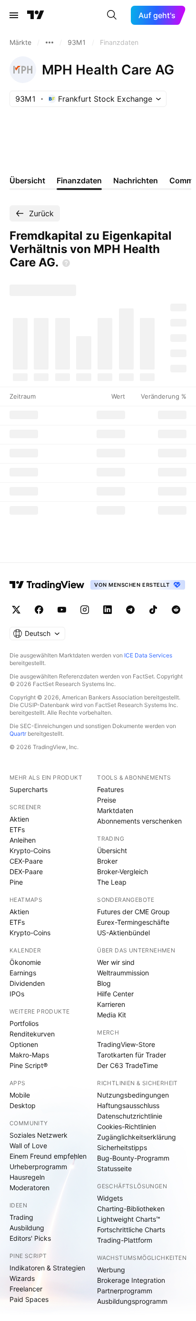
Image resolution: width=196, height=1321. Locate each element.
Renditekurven (32, 1034)
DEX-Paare (26, 871)
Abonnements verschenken (139, 821)
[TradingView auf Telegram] (130, 609)
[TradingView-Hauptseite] (47, 585)
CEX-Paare (26, 861)
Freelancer (26, 1289)
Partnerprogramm (124, 1291)
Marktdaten (115, 810)
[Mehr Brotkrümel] (49, 42)
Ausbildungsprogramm (132, 1301)
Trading (21, 1217)
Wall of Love (28, 1145)
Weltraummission (123, 973)
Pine (16, 882)
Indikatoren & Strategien (47, 1268)
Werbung (111, 1270)
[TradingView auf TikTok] (153, 609)
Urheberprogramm (38, 1166)
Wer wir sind (116, 962)
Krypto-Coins (30, 850)
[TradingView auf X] (16, 609)
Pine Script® (29, 1065)
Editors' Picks (30, 1238)
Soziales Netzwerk (39, 1135)
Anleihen (23, 840)
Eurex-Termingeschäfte (133, 922)
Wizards (22, 1278)
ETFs (17, 829)
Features (110, 789)
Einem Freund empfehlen (48, 1156)
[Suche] (111, 15)
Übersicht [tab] (27, 180)
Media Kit (111, 1015)
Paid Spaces (29, 1299)
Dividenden (27, 983)
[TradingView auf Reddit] (176, 609)
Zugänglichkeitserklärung (136, 1137)
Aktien (19, 819)
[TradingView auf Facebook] (39, 609)
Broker (107, 861)
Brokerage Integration (131, 1280)
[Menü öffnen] (13, 15)
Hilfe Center (115, 994)
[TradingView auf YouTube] (62, 609)
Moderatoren (29, 1188)
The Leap (112, 882)
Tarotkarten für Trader (131, 1055)
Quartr (18, 733)
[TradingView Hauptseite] (35, 15)
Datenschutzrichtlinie (129, 1116)
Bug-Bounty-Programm (133, 1158)
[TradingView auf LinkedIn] (107, 609)
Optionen (24, 1044)
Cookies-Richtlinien (126, 1126)
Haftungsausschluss (128, 1105)
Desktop (23, 1105)
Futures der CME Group (133, 912)
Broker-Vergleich (122, 871)
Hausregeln (27, 1177)
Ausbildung (27, 1228)
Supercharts (29, 789)
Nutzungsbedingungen (133, 1095)
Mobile (20, 1095)
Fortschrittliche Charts (131, 1230)
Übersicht (112, 850)
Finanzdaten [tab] (79, 180)
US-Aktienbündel (123, 933)
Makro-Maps (29, 1055)
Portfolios (24, 1023)
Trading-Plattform (124, 1240)
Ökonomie (25, 962)
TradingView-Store (126, 1044)
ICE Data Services (148, 655)
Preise (106, 800)
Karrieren (111, 1004)
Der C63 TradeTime (127, 1065)
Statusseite (114, 1168)
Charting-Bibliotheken (131, 1209)
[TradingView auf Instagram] (84, 609)
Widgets (110, 1198)
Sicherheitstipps (122, 1147)
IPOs (17, 994)
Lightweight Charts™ (128, 1219)
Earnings (23, 973)
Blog (104, 983)
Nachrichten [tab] (135, 180)
